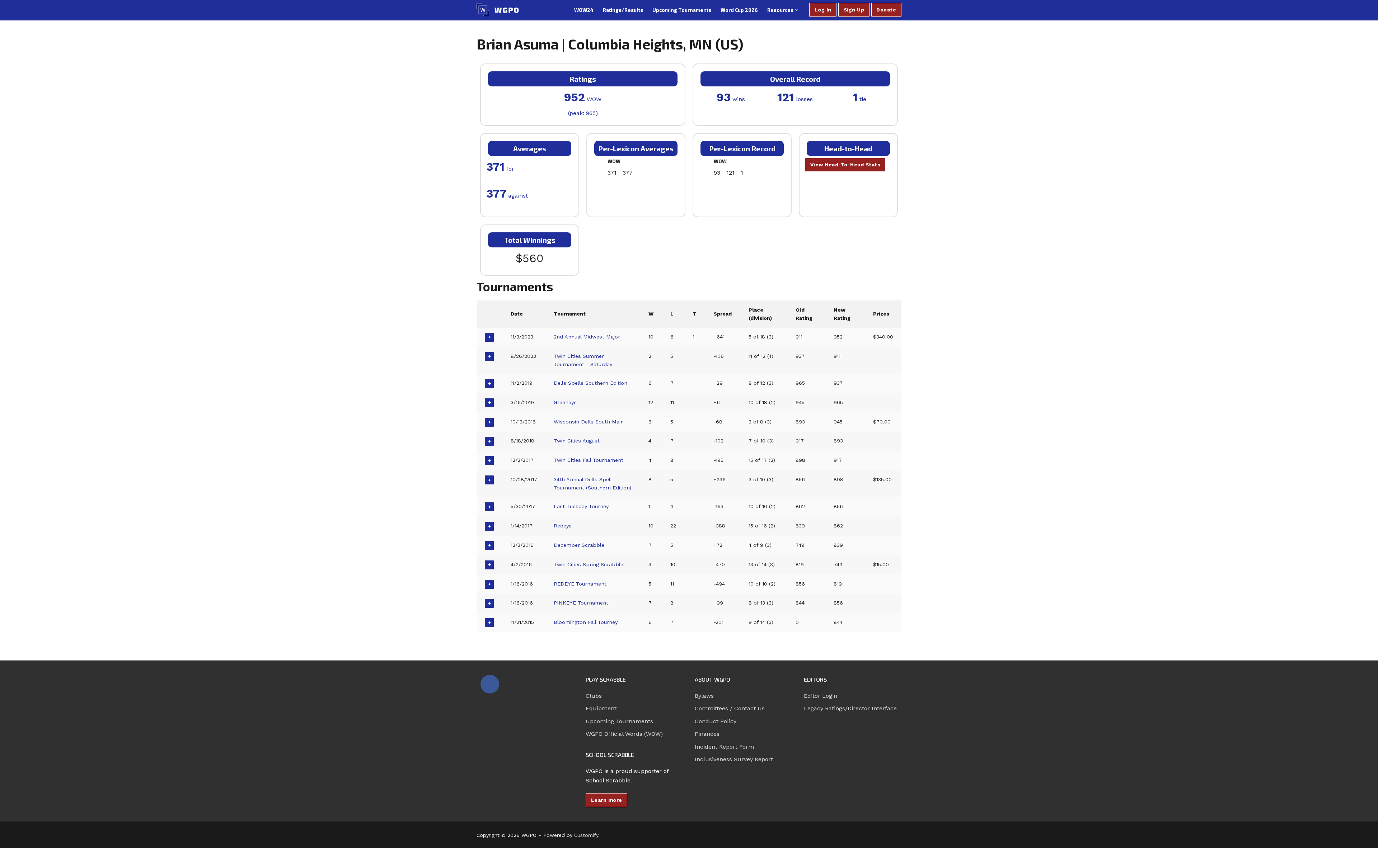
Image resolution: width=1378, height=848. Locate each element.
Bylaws (704, 695)
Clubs (594, 695)
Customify (586, 835)
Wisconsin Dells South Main (589, 422)
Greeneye (565, 402)
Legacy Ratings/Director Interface (850, 708)
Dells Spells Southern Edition (590, 383)
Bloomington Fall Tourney (586, 622)
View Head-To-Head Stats (845, 164)
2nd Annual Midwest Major (587, 337)
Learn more (606, 800)
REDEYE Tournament (580, 584)
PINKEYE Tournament (581, 603)
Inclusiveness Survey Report (734, 759)
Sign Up (854, 10)
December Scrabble (579, 545)
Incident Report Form (724, 746)
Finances (707, 733)
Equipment (601, 708)
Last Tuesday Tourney (581, 506)
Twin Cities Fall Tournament (588, 460)
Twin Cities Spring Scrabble (588, 564)
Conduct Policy (715, 721)
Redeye (563, 526)
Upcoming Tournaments (619, 721)
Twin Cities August (577, 441)
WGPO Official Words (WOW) (624, 733)
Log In (823, 10)
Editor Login (820, 695)
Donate (886, 10)
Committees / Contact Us (730, 708)
